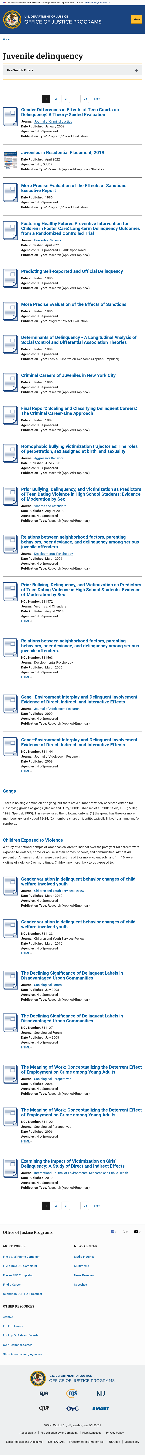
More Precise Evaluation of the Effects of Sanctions (73, 304)
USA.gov (114, 1441)
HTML (25, 621)
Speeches (80, 1284)
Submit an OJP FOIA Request (22, 1294)
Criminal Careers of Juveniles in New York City (68, 375)
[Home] (63, 19)
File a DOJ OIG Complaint (20, 1266)
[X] (127, 1234)
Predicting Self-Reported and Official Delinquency (72, 271)
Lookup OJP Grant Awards (20, 1335)
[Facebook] (115, 1234)
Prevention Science (47, 240)
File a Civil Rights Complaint (21, 1256)
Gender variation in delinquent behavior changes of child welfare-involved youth (78, 881)
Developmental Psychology (53, 554)
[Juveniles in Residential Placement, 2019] (10, 160)
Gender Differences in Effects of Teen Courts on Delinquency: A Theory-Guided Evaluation (70, 112)
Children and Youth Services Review (59, 891)
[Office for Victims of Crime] (72, 1411)
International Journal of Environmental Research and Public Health (81, 1173)
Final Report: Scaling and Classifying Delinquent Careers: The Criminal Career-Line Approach (79, 411)
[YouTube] (138, 1234)
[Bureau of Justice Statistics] (72, 1399)
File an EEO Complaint (18, 1275)
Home (6, 39)
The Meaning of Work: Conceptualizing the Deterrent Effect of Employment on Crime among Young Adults (81, 1069)
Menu (137, 19)
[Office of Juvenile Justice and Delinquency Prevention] (44, 1412)
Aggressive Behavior (48, 458)
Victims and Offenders (50, 506)
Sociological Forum (48, 985)
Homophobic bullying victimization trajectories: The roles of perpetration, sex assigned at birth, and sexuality (79, 449)
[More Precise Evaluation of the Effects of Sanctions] (10, 320)
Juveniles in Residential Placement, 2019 (62, 152)
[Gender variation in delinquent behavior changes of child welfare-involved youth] (10, 894)
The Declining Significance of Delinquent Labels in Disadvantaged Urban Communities (72, 975)
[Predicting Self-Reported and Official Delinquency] (10, 287)
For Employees (13, 1326)
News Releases (84, 1275)
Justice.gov (132, 1441)
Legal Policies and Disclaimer (24, 1441)
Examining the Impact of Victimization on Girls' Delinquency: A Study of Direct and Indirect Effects (73, 1164)
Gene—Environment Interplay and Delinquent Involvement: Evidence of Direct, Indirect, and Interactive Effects (80, 699)
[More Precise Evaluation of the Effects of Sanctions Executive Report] (10, 201)
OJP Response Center (17, 1345)
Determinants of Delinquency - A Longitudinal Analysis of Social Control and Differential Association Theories (79, 340)
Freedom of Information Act (86, 1441)
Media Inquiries (84, 1256)
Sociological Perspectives (52, 1079)
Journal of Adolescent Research (56, 709)
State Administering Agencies (22, 1354)
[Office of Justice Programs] (12, 19)
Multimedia (81, 1266)
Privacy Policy (115, 1432)
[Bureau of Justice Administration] (44, 1396)
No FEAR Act (56, 1441)
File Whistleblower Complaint (59, 1432)
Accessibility (28, 1432)
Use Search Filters (20, 70)
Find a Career (12, 1284)
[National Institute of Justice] (101, 1396)
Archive (8, 1317)
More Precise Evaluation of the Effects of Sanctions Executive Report (73, 188)
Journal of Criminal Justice (53, 121)
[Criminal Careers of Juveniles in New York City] (10, 391)
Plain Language (91, 1432)
